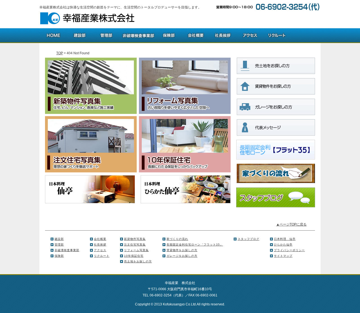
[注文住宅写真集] (91, 144)
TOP (59, 53)
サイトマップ (283, 255)
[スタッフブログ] (275, 197)
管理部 (59, 244)
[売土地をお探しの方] (275, 65)
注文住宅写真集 (135, 244)
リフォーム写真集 (136, 250)
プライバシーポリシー (289, 250)
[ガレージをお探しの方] (275, 107)
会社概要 (100, 238)
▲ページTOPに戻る (291, 224)
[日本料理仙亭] (90, 189)
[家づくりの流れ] (275, 173)
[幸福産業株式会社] (87, 18)
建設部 (59, 238)
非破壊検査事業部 (67, 250)
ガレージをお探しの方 (181, 255)
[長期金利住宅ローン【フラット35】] (275, 149)
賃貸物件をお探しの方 (181, 250)
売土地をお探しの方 (138, 261)
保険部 (59, 255)
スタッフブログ (248, 238)
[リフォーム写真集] (185, 85)
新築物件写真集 (135, 238)
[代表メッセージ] (275, 127)
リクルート (101, 255)
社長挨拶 (100, 244)
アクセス (100, 250)
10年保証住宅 (133, 255)
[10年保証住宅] (185, 144)
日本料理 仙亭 (285, 238)
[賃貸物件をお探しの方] (275, 86)
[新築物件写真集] (91, 85)
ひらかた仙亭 (283, 244)
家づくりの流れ (177, 238)
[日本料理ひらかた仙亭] (186, 189)
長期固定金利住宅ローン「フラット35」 (194, 244)
